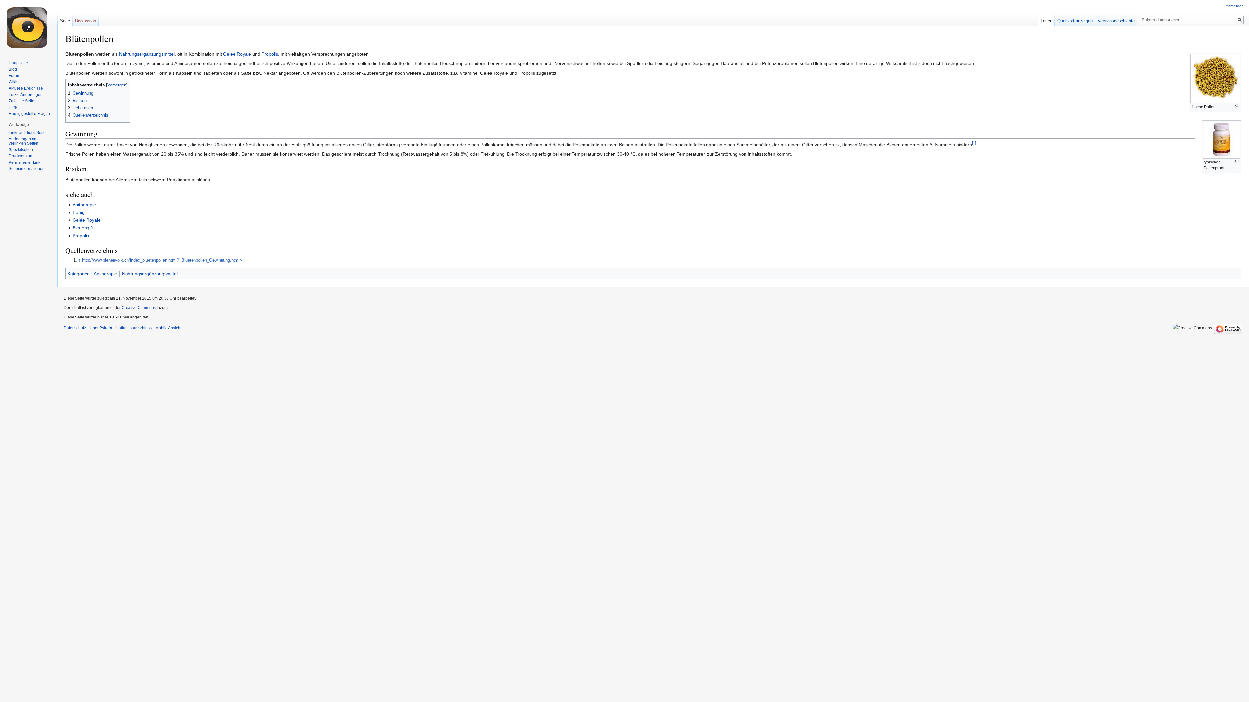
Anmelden (1235, 6)
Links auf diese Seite (27, 132)
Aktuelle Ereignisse (26, 88)
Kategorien (78, 273)
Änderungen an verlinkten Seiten (23, 141)
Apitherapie (84, 204)
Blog (13, 69)
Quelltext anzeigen (1075, 21)
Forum (14, 75)
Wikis (13, 82)
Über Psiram (101, 328)
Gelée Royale (237, 54)
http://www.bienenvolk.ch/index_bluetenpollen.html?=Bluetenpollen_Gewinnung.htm (160, 260)
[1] (974, 143)
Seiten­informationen (27, 168)
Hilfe (13, 107)
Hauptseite (18, 63)
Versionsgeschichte (1116, 21)
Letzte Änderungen (26, 94)
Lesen (1046, 21)
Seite (65, 21)
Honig (79, 212)
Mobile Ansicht (168, 328)
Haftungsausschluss (134, 328)
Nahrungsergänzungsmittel (147, 54)
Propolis (270, 54)
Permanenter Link (24, 162)
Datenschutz (75, 328)
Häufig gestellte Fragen (29, 113)
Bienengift (83, 227)
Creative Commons (139, 308)
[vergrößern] (1236, 106)
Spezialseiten (21, 150)
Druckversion (20, 156)
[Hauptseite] (29, 26)
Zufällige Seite (21, 101)
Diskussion (85, 21)
